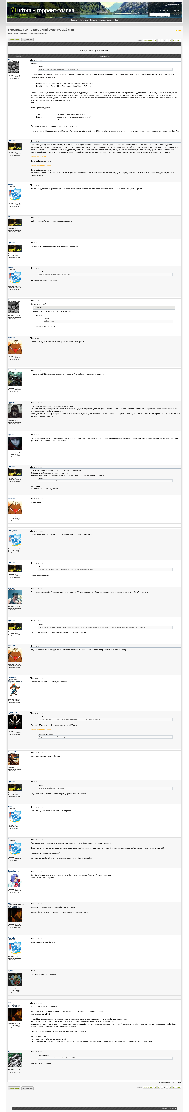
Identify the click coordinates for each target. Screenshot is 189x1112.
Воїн (9, 903)
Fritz (9, 59)
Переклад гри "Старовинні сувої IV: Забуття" (41, 29)
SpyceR (11, 970)
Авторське (84, 20)
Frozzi (10, 839)
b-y (9, 1051)
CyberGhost (12, 713)
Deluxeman (12, 678)
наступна (176, 40)
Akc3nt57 (11, 338)
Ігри (16, 33)
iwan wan (11, 434)
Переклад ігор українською (30, 33)
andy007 (11, 184)
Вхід (116, 20)
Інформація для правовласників (168, 1108)
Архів (44, 33)
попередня (148, 40)
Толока (10, 33)
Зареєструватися (105, 20)
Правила (93, 20)
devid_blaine (12, 530)
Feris (10, 806)
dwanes (11, 588)
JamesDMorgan (13, 871)
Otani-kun (11, 140)
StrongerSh (12, 752)
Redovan (11, 402)
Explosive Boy (13, 370)
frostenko (11, 938)
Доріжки (74, 20)
